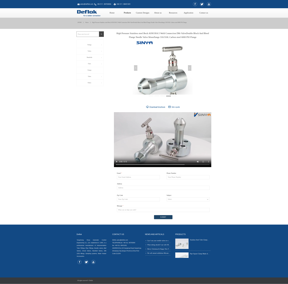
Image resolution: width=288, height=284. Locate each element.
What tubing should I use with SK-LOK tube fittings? (159, 245)
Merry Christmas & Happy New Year (159, 249)
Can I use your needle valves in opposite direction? (159, 240)
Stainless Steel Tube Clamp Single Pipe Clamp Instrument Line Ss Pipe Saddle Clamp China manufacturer (199, 240)
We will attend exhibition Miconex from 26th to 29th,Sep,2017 (159, 253)
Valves (87, 22)
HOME (80, 22)
